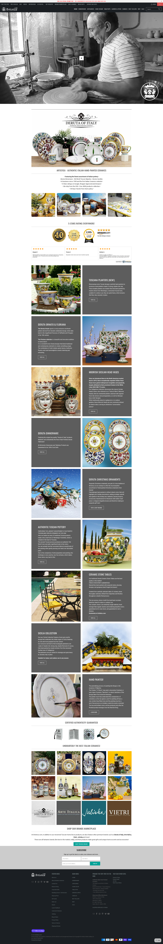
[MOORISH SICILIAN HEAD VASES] (56, 382)
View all (93, 290)
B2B (21, 4)
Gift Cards (54, 889)
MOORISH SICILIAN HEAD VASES (104, 362)
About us (54, 868)
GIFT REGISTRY (49, 4)
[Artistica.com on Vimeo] (44, 872)
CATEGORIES (75, 874)
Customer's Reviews (57, 901)
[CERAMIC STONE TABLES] (56, 586)
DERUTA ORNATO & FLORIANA (52, 315)
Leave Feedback (56, 898)
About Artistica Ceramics (58, 871)
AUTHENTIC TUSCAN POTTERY (52, 517)
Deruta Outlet (116, 869)
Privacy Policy (55, 910)
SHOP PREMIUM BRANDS (81, 834)
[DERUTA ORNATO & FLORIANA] (107, 331)
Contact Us (54, 874)
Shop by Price (55, 886)
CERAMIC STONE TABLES (100, 565)
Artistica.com (38, 925)
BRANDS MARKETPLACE (61, 4)
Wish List (54, 892)
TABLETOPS (75, 880)
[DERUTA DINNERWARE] (107, 433)
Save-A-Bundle (72, 4)
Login (154, 4)
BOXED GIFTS (81, 4)
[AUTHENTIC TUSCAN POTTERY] (107, 534)
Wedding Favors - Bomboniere (59, 883)
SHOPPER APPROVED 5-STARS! (100, 898)
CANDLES (74, 886)
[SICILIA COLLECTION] (107, 638)
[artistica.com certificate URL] (123, 253)
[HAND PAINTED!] (56, 686)
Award (53, 895)
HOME (73, 868)
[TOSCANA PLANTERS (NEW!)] (56, 280)
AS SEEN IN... (40, 4)
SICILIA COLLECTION (47, 623)
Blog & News (55, 907)
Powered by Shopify (36, 930)
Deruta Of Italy (116, 868)
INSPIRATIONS (32, 4)
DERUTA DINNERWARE (48, 423)
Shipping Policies (56, 916)
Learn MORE (94, 702)
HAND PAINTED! (96, 670)
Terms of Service (56, 913)
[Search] (159, 9)
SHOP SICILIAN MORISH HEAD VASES (81, 138)
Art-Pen (114, 871)
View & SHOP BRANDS (96, 498)
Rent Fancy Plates (117, 873)
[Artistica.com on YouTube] (47, 872)
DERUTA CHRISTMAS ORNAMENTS (104, 470)
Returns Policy (55, 877)
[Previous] (33, 130)
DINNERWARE (75, 871)
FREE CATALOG (14, 4)
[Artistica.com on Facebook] (35, 872)
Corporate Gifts (55, 880)
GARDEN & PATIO (76, 883)
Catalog (54, 904)
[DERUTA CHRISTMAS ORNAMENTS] (56, 483)
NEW (73, 892)
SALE (73, 895)
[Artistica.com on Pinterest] (41, 872)
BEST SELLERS (75, 889)
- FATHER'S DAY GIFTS (91, 4)
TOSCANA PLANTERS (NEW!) (102, 270)
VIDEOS (25, 4)
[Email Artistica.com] (32, 872)
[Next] (129, 130)
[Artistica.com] (9, 9)
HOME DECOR (75, 877)
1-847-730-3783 (5, 4)
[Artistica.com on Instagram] (38, 872)
